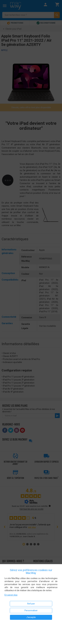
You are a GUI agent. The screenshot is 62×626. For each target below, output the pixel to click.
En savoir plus (11, 595)
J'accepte (31, 617)
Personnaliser (31, 610)
